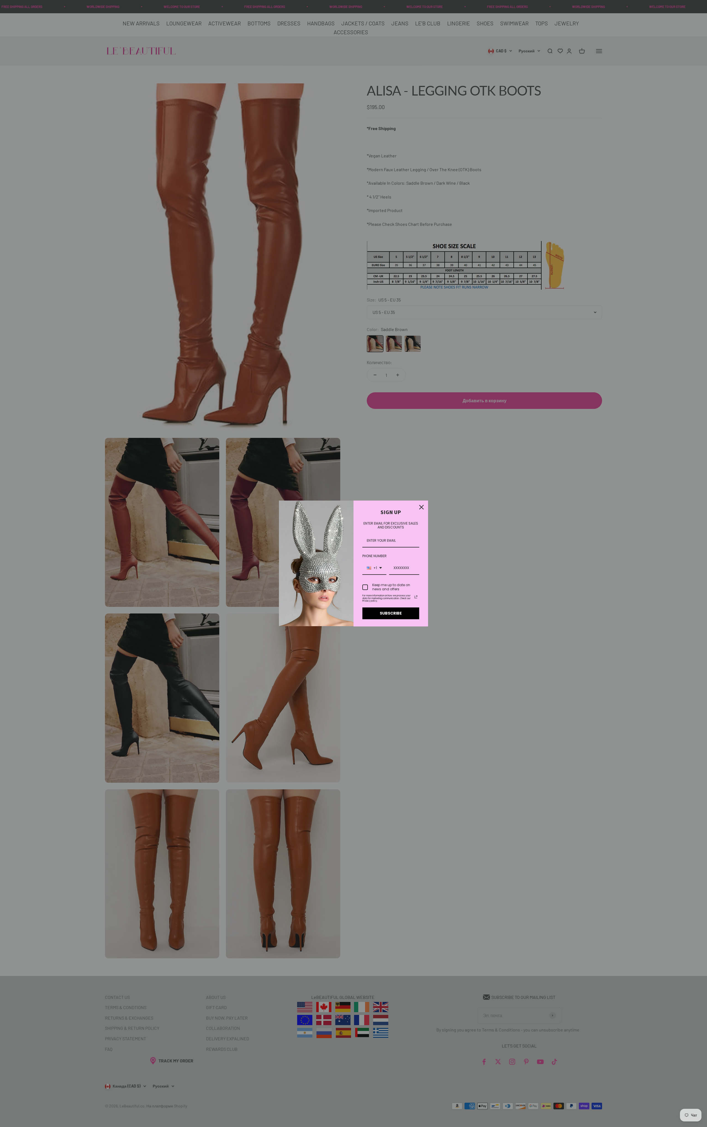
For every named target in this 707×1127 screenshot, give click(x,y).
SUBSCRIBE (391, 613)
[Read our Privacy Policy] (416, 597)
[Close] (421, 507)
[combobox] (374, 568)
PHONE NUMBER (374, 556)
